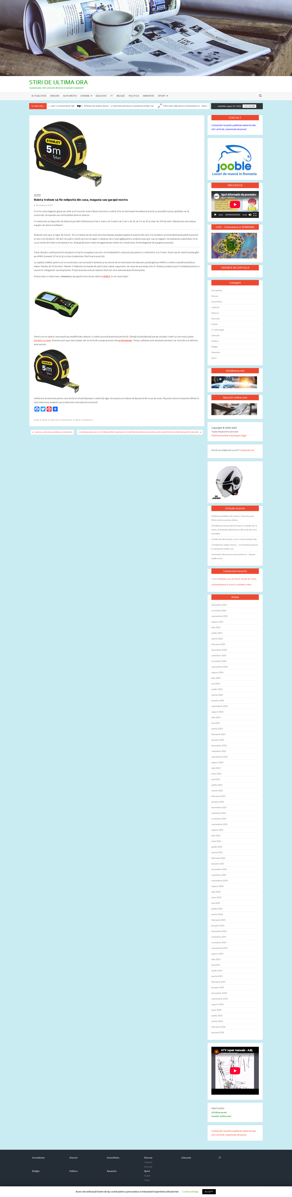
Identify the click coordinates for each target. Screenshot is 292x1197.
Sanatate (148, 95)
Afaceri (54, 95)
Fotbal (214, 324)
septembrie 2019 (219, 948)
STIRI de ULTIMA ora (58, 82)
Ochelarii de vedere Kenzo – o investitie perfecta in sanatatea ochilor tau (81, 106)
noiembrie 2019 (218, 936)
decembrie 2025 (219, 605)
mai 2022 (215, 779)
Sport (161, 95)
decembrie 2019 (219, 931)
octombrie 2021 (218, 818)
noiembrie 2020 (218, 875)
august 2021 (217, 830)
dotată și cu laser (42, 340)
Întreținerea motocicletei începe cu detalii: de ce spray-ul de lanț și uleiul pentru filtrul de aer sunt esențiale (234, 529)
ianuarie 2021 (217, 863)
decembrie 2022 (219, 745)
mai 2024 (215, 683)
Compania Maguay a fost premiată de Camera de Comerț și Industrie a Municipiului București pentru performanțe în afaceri (139, 432)
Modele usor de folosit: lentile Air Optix (237, 579)
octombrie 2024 (218, 661)
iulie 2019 (216, 959)
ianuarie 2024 (217, 700)
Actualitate (38, 95)
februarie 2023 (218, 734)
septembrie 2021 (219, 824)
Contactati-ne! (246, 450)
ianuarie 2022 (217, 801)
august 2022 (217, 762)
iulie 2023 (216, 717)
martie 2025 (217, 638)
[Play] (215, 214)
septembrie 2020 (219, 880)
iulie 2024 (216, 678)
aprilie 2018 (216, 1015)
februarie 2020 (218, 920)
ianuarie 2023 (217, 740)
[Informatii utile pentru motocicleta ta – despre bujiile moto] (122, 105)
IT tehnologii (217, 329)
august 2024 (217, 672)
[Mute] (250, 214)
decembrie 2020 (219, 869)
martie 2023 (217, 728)
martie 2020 (217, 914)
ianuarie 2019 (217, 987)
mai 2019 (215, 965)
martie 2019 (217, 976)
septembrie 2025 (219, 616)
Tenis (146, 1180)
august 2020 (217, 886)
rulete (77, 419)
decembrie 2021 (219, 807)
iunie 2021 (216, 841)
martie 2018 (217, 1021)
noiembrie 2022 (218, 751)
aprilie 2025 (216, 633)
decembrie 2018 (219, 993)
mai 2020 (215, 903)
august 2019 (217, 953)
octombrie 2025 (218, 610)
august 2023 (217, 711)
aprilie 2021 (216, 846)
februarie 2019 (218, 981)
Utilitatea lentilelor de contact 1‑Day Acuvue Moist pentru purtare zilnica (232, 518)
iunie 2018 (216, 1010)
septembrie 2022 (219, 756)
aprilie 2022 (216, 785)
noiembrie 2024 (218, 655)
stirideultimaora (218, 584)
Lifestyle (215, 335)
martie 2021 (217, 852)
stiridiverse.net (219, 1112)
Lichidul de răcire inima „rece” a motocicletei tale (234, 539)
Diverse (85, 95)
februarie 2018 (218, 1026)
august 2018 (217, 1004)
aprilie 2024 (216, 689)
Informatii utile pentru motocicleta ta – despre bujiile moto (154, 106)
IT (111, 95)
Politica (134, 95)
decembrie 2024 (219, 650)
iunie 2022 (216, 773)
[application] (235, 204)
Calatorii (215, 307)
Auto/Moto (70, 95)
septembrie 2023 (219, 706)
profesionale (125, 340)
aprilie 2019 (216, 970)
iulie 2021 (216, 835)
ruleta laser (66, 419)
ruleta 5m (54, 419)
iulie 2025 (216, 627)
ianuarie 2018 (217, 1032)
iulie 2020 (216, 891)
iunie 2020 (216, 897)
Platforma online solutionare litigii (228, 435)
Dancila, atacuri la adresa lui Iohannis (53, 432)
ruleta (44, 419)
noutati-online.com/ (221, 1116)
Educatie (101, 95)
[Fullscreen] (254, 214)
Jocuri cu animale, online (240, 584)
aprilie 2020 (216, 908)
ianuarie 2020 (217, 925)
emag (36, 419)
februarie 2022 (218, 796)
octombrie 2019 (218, 942)
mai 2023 (215, 723)
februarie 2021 (218, 858)
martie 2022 (217, 790)
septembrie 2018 (219, 998)
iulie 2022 (216, 768)
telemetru (88, 419)
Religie (121, 95)
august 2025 (217, 621)
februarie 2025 (218, 644)
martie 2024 (217, 695)
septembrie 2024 (219, 666)
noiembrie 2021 (218, 813)
